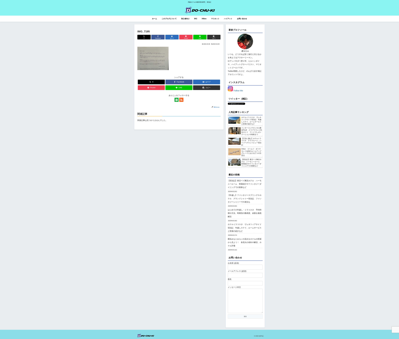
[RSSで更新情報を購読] (181, 100)
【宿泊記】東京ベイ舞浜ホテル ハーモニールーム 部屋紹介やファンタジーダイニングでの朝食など (244, 184)
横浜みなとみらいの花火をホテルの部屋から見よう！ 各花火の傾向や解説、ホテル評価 (244, 242)
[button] (213, 37)
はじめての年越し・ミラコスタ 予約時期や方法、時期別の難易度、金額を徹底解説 (244, 213)
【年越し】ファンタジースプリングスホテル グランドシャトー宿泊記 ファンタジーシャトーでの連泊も (244, 198)
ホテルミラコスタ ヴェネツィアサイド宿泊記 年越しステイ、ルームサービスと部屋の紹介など (244, 227)
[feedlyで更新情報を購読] (176, 100)
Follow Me (238, 91)
